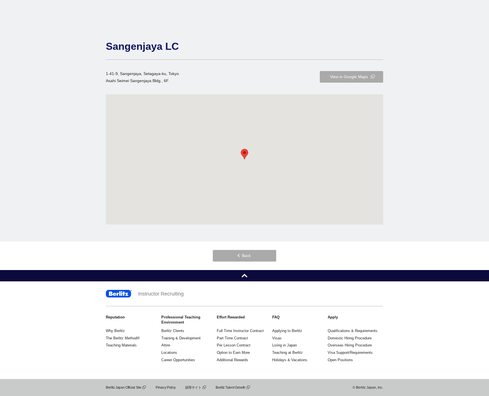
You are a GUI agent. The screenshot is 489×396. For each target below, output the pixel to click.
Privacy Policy (166, 387)
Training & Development (181, 338)
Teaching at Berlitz (287, 352)
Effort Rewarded (231, 317)
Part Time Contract (232, 338)
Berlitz (119, 293)
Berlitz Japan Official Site (123, 387)
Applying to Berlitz (287, 331)
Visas (277, 338)
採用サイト (193, 387)
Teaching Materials (121, 345)
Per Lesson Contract (233, 345)
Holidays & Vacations (289, 360)
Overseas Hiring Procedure (350, 345)
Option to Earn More (233, 352)
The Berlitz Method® (123, 338)
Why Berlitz (115, 331)
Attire (165, 345)
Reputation (115, 317)
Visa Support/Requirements (350, 352)
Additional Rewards (232, 360)
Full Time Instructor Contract (240, 331)
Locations (169, 352)
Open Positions (340, 360)
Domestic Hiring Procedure (350, 338)
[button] (244, 154)
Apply (333, 317)
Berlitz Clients (172, 331)
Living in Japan (284, 345)
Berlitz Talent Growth (230, 387)
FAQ (276, 317)
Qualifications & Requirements (353, 331)
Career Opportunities (178, 360)
